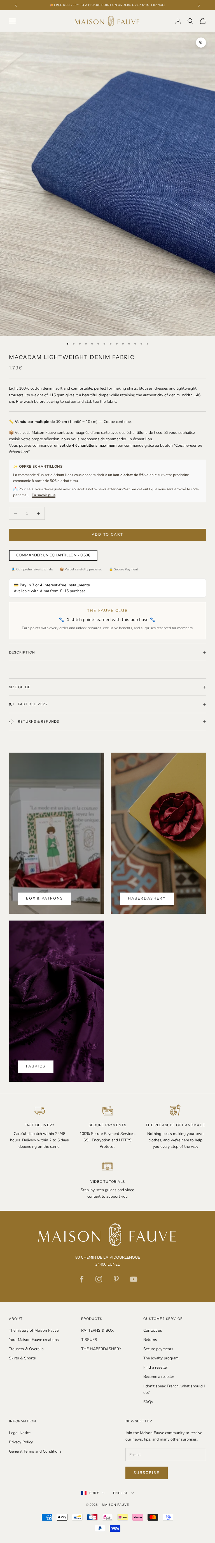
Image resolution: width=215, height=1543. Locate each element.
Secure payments (158, 1349)
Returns (150, 1339)
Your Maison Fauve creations (34, 1339)
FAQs (148, 1401)
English (120, 1493)
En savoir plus (43, 495)
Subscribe (147, 1472)
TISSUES (89, 1339)
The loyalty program (161, 1358)
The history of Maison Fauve (34, 1330)
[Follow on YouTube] (133, 1279)
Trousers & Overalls (26, 1349)
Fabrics (35, 1066)
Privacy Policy (21, 1442)
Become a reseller (158, 1376)
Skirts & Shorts (22, 1358)
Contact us (152, 1330)
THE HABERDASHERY (101, 1349)
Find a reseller (155, 1367)
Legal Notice (20, 1433)
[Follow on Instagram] (99, 1279)
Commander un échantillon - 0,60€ (53, 555)
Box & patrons (44, 898)
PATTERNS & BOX (97, 1330)
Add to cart (107, 534)
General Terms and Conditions (35, 1451)
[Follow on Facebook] (81, 1279)
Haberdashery (147, 898)
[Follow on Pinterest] (116, 1279)
